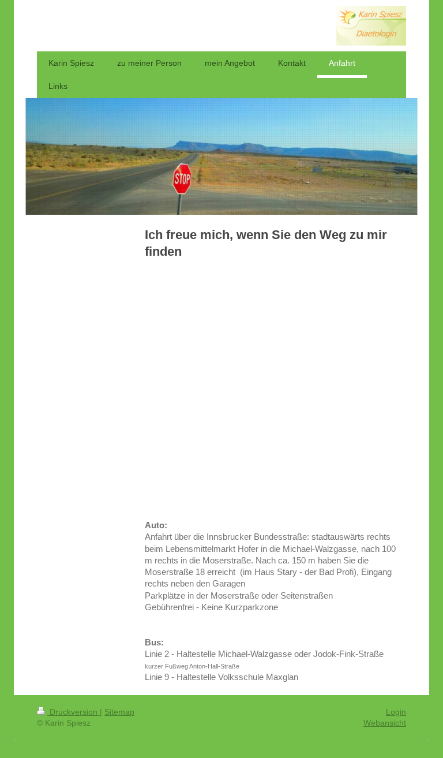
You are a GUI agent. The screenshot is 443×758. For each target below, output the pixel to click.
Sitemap (119, 711)
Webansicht (384, 722)
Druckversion (73, 711)
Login (396, 711)
